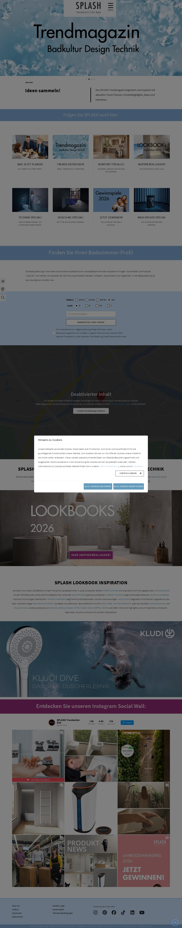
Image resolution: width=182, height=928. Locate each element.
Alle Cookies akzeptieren (128, 486)
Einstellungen (128, 473)
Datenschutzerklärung (109, 466)
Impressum (138, 466)
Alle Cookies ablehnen (98, 486)
